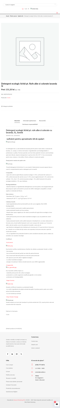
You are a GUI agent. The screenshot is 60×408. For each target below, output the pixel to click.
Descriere (17, 120)
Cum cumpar (9, 364)
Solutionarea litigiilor (11, 391)
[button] (7, 106)
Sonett (8, 97)
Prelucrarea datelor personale (14, 381)
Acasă (7, 16)
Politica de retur (10, 375)
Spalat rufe (20, 16)
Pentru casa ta (13, 16)
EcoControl (9, 242)
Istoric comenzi (35, 348)
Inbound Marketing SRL (19, 400)
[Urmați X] (21, 354)
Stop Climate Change (12, 297)
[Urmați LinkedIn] (12, 354)
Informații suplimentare (29, 120)
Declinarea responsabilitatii (30, 124)
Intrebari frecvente (11, 385)
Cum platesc (9, 368)
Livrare (8, 371)
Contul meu (34, 341)
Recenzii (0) (42, 120)
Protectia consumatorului (13, 388)
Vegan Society (10, 280)
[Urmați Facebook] (7, 354)
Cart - (26, 8)
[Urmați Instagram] (16, 354)
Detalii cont (34, 344)
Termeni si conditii (11, 378)
